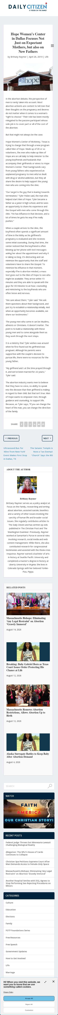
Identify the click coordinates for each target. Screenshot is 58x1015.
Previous (12, 438)
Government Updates (16, 951)
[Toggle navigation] (52, 45)
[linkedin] (34, 424)
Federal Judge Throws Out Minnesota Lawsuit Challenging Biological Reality (28, 843)
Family (9, 923)
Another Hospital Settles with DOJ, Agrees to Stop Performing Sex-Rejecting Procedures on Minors (28, 883)
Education (11, 909)
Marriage (10, 972)
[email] (39, 424)
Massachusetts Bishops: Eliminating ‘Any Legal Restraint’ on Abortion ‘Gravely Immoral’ (29, 872)
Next (46, 438)
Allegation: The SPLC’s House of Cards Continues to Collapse (24, 853)
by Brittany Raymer (17, 56)
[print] (43, 424)
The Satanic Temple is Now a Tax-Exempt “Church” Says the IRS (41, 452)
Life (46, 56)
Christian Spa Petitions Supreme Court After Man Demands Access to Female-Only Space (28, 862)
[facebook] (21, 424)
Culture (9, 902)
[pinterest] (30, 424)
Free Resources (13, 937)
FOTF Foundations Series (18, 930)
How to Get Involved (15, 958)
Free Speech (11, 944)
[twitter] (26, 424)
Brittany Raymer (28, 498)
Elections (10, 916)
